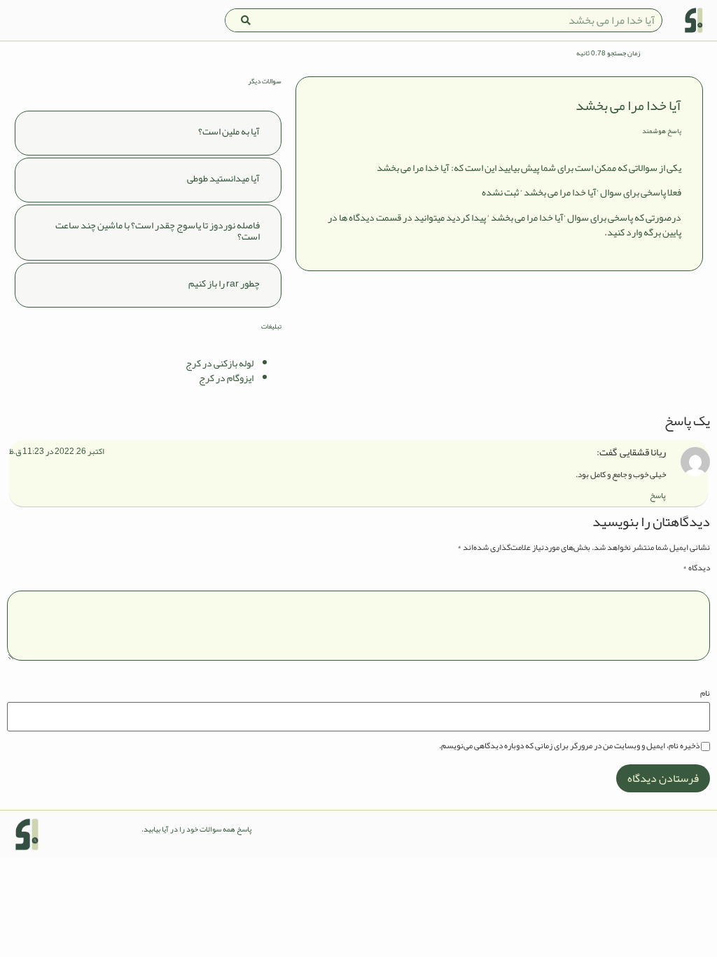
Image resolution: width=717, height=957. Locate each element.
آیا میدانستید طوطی (223, 178)
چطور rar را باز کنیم (224, 283)
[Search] (245, 20)
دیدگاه (696, 567)
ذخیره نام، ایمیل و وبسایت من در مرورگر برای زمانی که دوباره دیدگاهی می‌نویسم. (569, 745)
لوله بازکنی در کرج (219, 363)
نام (705, 693)
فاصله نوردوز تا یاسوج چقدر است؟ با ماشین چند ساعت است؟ (157, 231)
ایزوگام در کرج (226, 377)
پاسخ (658, 495)
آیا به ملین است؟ (229, 131)
